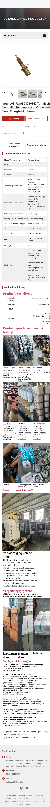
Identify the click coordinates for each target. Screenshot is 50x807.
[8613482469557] (26, 789)
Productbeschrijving (36, 145)
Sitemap (22, 795)
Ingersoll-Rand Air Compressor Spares (19, 738)
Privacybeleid (12, 795)
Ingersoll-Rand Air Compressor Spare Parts (28, 732)
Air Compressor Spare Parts (14, 735)
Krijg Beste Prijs (14, 118)
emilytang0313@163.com (15, 782)
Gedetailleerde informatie (13, 145)
